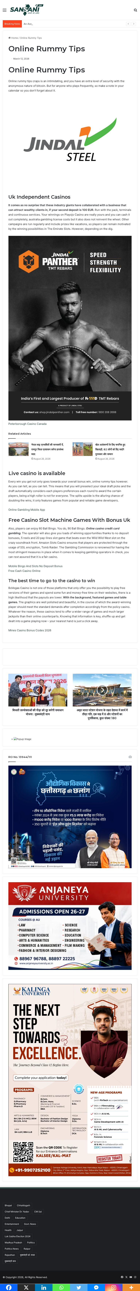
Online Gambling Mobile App (26, 509)
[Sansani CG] (26, 10)
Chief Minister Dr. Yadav (17, 1211)
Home (14, 37)
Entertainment (12, 1224)
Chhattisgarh (23, 1205)
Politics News (12, 1248)
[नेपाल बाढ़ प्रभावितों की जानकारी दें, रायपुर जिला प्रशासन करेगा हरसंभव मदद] (19, 449)
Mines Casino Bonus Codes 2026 (29, 630)
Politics (31, 1242)
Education (20, 1217)
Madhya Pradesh (13, 1242)
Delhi (7, 1217)
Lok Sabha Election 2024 (17, 1236)
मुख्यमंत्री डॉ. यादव (27, 1255)
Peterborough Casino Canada (27, 424)
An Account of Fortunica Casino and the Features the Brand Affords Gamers (67, 23)
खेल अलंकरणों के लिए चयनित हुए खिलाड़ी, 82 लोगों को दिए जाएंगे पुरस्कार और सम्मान (110, 449)
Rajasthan (10, 1255)
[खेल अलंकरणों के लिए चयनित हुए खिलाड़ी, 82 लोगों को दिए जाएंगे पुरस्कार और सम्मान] (83, 449)
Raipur (27, 1248)
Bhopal (8, 1205)
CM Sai (38, 1211)
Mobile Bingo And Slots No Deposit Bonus (35, 566)
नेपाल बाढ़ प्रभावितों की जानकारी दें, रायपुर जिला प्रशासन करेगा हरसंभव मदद (47, 449)
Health (8, 1230)
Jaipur (20, 1230)
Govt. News (30, 1224)
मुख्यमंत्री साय (10, 1261)
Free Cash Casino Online (24, 571)
